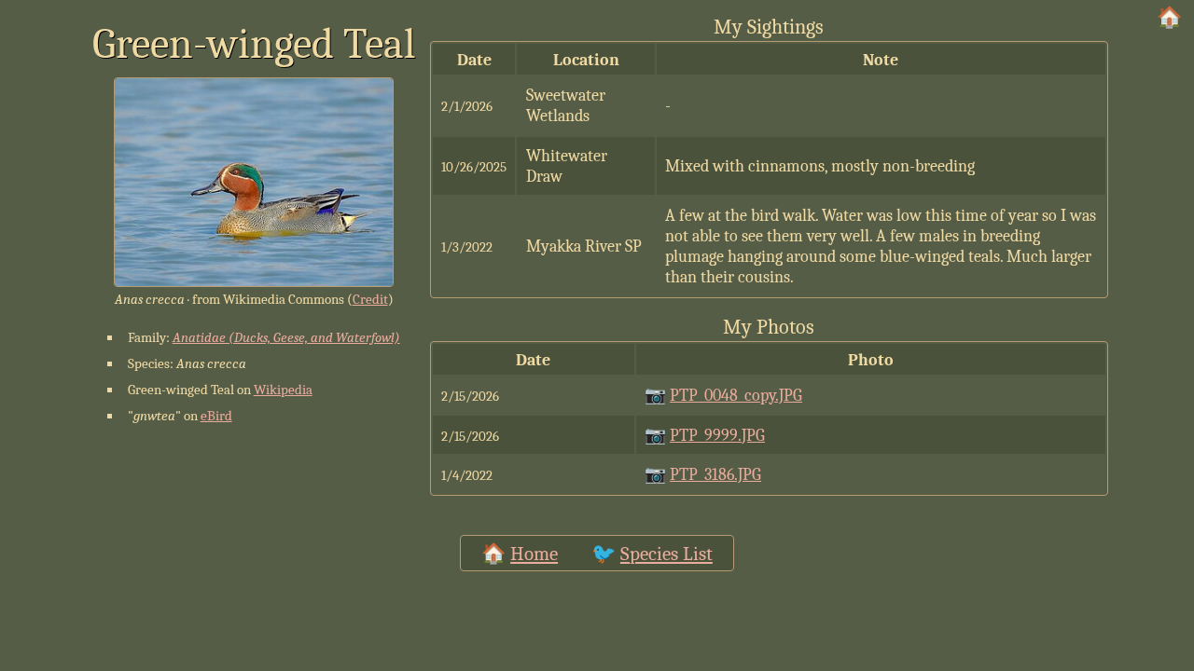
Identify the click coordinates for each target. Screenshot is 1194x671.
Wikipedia (283, 389)
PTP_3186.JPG (715, 474)
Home (534, 553)
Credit (370, 299)
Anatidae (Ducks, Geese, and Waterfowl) (286, 337)
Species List (666, 553)
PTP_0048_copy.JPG (736, 395)
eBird (216, 415)
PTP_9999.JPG (717, 435)
